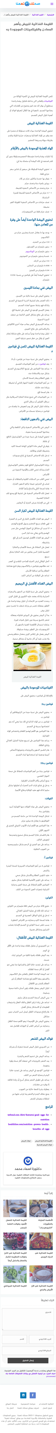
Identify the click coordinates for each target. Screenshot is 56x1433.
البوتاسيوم (30, 251)
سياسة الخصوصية (28, 1404)
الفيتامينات (48, 101)
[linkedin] (23, 1395)
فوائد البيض (25, 1141)
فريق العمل (47, 1408)
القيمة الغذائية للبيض (43, 1141)
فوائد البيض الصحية (44, 1145)
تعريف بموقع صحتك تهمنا (28, 1408)
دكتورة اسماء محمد (28, 1169)
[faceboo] (33, 1395)
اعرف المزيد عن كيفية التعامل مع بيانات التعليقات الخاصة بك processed (30, 1375)
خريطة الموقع (11, 1404)
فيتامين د (42, 364)
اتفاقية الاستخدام (46, 1404)
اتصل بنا (10, 1408)
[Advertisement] (28, 64)
